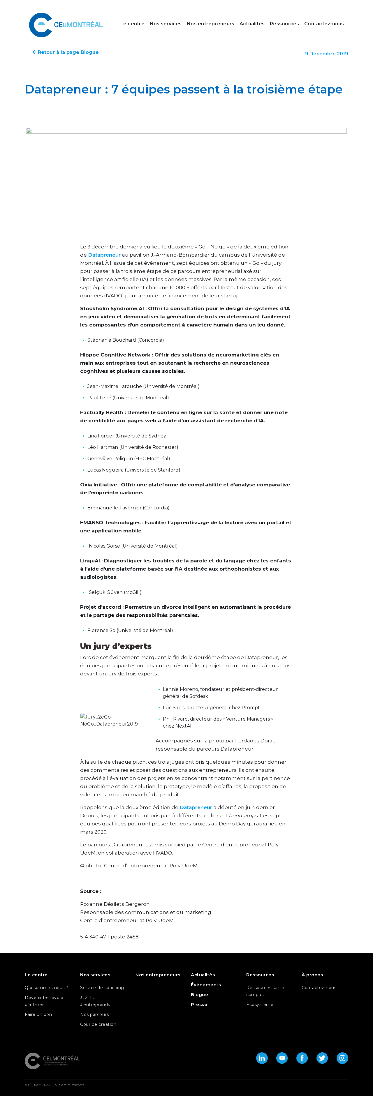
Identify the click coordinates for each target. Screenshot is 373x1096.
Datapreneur (105, 255)
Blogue (199, 994)
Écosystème (259, 1004)
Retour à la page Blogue (67, 52)
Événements (206, 984)
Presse (199, 1004)
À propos (312, 974)
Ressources (284, 24)
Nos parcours (94, 1014)
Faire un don (38, 1014)
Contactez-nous (324, 24)
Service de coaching (102, 987)
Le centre (132, 24)
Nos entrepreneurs (210, 24)
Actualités (252, 24)
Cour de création (98, 1024)
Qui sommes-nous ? (46, 987)
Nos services (166, 24)
